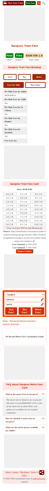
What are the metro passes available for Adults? (22, 429)
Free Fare (30, 3)
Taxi (10, 77)
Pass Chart (35, 85)
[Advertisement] (24, 24)
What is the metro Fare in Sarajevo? (22, 394)
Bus (24, 77)
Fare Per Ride (13, 85)
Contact (15, 472)
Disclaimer (24, 472)
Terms (33, 472)
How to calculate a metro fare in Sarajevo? (20, 420)
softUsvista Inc (39, 479)
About (8, 472)
